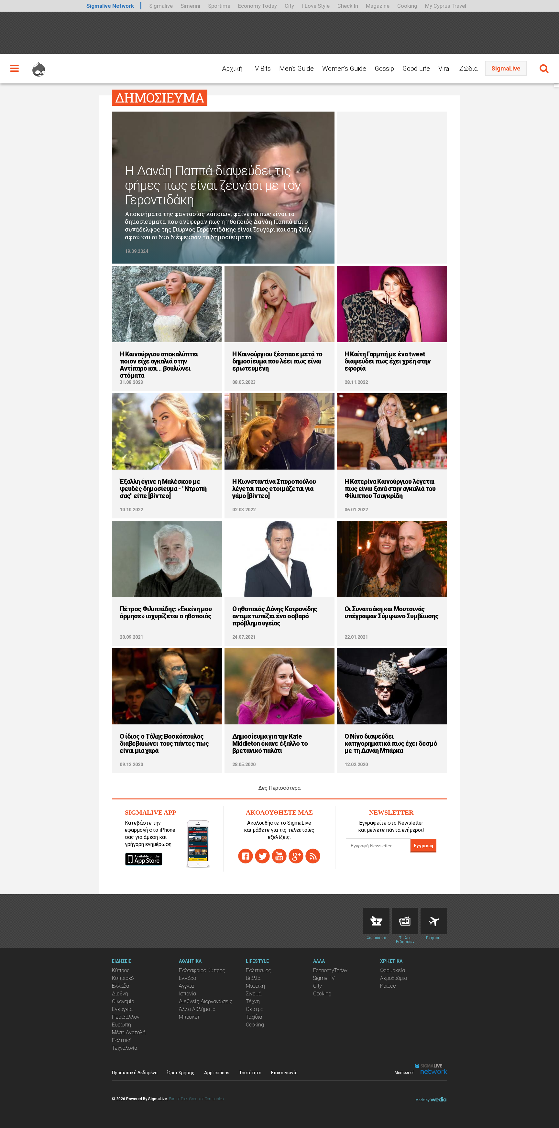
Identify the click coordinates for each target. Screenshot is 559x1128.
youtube (279, 856)
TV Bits (261, 68)
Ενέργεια (122, 1009)
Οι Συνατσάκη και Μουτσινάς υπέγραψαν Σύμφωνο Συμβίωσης (391, 612)
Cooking (407, 6)
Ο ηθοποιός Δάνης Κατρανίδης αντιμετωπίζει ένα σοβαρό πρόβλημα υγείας (274, 616)
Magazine (377, 6)
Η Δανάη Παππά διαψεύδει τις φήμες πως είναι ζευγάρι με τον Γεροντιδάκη (213, 185)
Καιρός (388, 986)
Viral (444, 68)
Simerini (190, 6)
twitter (262, 856)
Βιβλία (253, 978)
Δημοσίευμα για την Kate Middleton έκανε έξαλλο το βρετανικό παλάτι (270, 743)
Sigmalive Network (110, 6)
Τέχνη (253, 1001)
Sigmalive (161, 6)
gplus (296, 856)
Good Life (416, 68)
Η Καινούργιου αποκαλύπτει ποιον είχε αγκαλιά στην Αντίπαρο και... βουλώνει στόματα (159, 364)
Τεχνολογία (124, 1048)
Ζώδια (468, 68)
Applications (216, 1072)
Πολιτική (122, 1040)
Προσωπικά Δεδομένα (135, 1072)
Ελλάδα (120, 986)
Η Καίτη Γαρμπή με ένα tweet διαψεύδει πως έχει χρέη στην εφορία (388, 361)
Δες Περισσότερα (279, 788)
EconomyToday (330, 970)
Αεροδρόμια (393, 978)
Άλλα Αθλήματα (197, 1009)
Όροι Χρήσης (180, 1072)
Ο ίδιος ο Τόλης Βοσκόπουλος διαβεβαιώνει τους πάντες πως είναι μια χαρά (164, 743)
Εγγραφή (423, 845)
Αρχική (232, 68)
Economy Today (257, 6)
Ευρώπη (121, 1025)
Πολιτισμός (258, 970)
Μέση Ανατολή (129, 1032)
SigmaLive (506, 68)
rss (312, 856)
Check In (347, 6)
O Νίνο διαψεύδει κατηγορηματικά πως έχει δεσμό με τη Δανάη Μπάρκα (391, 743)
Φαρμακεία (392, 970)
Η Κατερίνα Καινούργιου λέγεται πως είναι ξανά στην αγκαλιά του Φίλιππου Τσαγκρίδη (390, 489)
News (405, 921)
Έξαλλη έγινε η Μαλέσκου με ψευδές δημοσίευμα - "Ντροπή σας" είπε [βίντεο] (163, 489)
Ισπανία (187, 994)
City (289, 6)
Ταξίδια (254, 1017)
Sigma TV (324, 978)
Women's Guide (344, 68)
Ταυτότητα (250, 1072)
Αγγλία (186, 986)
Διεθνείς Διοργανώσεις (206, 1001)
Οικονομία (123, 1001)
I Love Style (316, 6)
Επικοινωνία (284, 1072)
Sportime (219, 6)
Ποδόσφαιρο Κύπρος (202, 970)
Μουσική (255, 986)
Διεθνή (120, 994)
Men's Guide (296, 68)
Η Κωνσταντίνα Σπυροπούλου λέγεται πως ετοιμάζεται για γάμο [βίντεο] (274, 489)
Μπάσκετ (189, 1017)
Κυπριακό (123, 978)
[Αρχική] (38, 66)
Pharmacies (376, 921)
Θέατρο (254, 1009)
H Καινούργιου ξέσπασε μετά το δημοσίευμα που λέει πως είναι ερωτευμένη (277, 361)
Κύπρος (121, 970)
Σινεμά (253, 994)
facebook (245, 856)
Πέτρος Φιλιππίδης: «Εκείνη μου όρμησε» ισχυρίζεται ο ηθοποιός (166, 612)
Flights (434, 921)
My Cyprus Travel (445, 6)
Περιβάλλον (125, 1017)
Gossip (384, 68)
